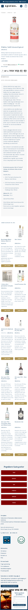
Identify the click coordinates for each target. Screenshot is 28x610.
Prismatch (23, 1)
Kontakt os (4, 555)
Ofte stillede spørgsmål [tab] (9, 80)
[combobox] (14, 603)
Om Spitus (3, 551)
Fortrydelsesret (5, 566)
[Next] (24, 29)
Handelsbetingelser (6, 568)
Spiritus (9, 12)
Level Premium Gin (20, 284)
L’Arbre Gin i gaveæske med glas (7, 285)
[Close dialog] (26, 591)
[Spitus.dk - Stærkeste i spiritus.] (11, 6)
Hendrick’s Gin (19, 422)
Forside (3, 12)
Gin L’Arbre (18, 239)
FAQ (2, 558)
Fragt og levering (5, 564)
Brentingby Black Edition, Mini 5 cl (6, 240)
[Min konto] (21, 6)
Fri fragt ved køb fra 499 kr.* (11, 1)
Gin (15, 12)
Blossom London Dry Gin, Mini (20, 329)
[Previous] (3, 29)
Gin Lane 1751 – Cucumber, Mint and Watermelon (6, 423)
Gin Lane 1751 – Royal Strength (5, 377)
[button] (2, 6)
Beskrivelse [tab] (5, 77)
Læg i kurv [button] (7, 265)
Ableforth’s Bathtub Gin (7, 329)
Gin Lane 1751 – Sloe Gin (21, 377)
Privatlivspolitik (5, 571)
